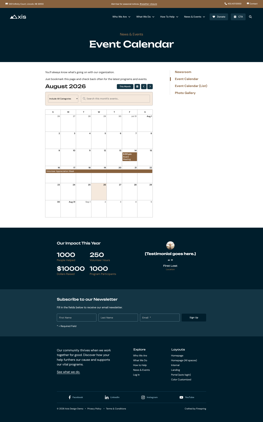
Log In (136, 374)
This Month (125, 86)
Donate (221, 16)
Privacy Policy (94, 408)
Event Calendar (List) (191, 86)
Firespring (201, 408)
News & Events (192, 16)
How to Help (140, 365)
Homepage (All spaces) (184, 360)
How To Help (167, 16)
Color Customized (181, 379)
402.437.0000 (234, 3)
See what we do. (68, 372)
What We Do (143, 16)
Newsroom (183, 72)
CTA (240, 16)
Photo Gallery (185, 93)
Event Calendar (186, 79)
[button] (250, 17)
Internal (175, 365)
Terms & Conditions (116, 408)
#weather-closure (148, 4)
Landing (175, 370)
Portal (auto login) (181, 374)
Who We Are (119, 16)
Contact (254, 3)
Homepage (177, 355)
